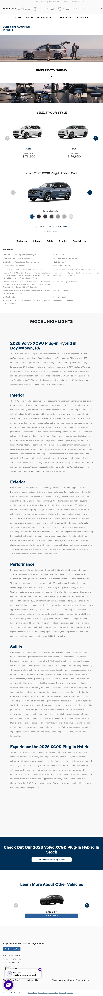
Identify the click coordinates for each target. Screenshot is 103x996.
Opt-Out (70, 993)
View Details (51, 916)
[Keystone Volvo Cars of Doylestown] (9, 8)
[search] (101, 8)
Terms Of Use (42, 993)
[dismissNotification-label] (39, 969)
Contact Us (13, 949)
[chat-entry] (9, 985)
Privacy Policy (32, 993)
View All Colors (44, 226)
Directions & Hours (63, 980)
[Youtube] (15, 968)
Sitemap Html (53, 993)
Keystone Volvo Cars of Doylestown (15, 993)
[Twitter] (10, 968)
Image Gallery (61, 226)
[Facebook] (5, 968)
